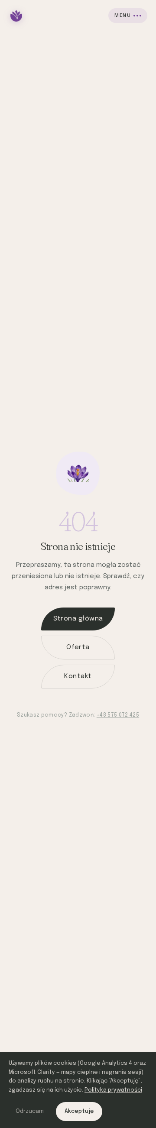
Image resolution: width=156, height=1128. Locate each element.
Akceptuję (79, 1111)
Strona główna (78, 618)
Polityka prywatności (113, 1090)
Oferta (78, 647)
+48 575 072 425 (118, 715)
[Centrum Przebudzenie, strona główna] (16, 15)
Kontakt (77, 676)
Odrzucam (30, 1111)
